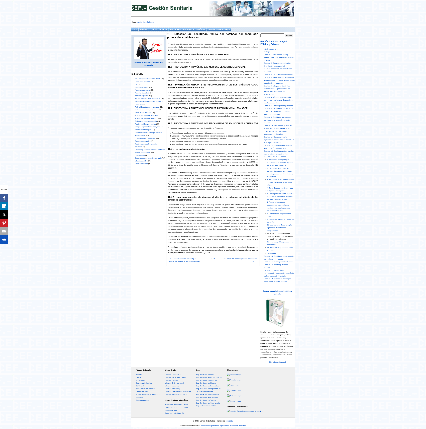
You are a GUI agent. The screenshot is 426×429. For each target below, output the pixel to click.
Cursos (138, 377)
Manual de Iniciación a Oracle (176, 405)
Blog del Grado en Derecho (206, 380)
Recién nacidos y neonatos (145, 124)
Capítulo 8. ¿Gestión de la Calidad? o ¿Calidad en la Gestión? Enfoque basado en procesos (278, 111)
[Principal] (212, 9)
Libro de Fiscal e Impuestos (175, 377)
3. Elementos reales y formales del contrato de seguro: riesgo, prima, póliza (280, 182)
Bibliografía (271, 253)
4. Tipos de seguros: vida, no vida (280, 188)
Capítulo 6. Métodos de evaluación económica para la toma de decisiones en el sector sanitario (278, 100)
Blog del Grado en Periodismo (207, 394)
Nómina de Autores (271, 49)
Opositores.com (142, 392)
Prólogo (267, 52)
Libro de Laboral (171, 380)
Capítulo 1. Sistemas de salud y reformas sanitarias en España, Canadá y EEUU (279, 57)
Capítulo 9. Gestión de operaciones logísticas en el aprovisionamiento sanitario (277, 120)
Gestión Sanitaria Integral (219, 29)
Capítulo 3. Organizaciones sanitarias (278, 74)
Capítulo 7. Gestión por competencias (278, 106)
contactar (229, 421)
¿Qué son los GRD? (158, 29)
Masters (139, 374)
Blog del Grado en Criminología (208, 403)
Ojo (136, 84)
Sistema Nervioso (141, 87)
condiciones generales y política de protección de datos (223, 426)
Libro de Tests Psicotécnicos (176, 394)
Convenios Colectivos (144, 383)
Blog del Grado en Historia (206, 383)
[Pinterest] (4, 223)
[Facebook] (4, 198)
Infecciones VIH (141, 161)
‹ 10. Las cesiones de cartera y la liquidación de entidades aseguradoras (184, 260)
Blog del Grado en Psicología (207, 397)
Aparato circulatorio (142, 93)
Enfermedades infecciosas (145, 138)
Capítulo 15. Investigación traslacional (278, 262)
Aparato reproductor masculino (146, 115)
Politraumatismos (141, 164)
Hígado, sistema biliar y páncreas (147, 98)
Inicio (134, 29)
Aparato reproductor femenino (146, 118)
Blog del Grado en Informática (207, 386)
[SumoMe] (4, 239)
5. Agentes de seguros (276, 191)
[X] (4, 214)
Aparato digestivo (141, 96)
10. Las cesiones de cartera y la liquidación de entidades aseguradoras (279, 227)
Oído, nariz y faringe (142, 81)
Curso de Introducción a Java (176, 407)
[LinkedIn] (4, 206)
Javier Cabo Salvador (145, 22)
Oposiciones (140, 380)
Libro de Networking (172, 389)
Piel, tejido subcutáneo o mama (147, 107)
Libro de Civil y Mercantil (174, 383)
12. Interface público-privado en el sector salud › (240, 260)
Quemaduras (140, 155)
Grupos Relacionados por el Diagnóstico (187, 29)
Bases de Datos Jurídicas (145, 389)
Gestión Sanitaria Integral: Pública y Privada (273, 43)
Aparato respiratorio (142, 90)
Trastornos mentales (142, 141)
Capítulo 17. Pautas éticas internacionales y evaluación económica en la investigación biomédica (279, 273)
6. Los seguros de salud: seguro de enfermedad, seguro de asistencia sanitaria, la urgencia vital (281, 196)
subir (213, 259)
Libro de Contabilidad (173, 374)
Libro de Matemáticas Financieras (178, 392)
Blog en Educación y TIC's (206, 406)
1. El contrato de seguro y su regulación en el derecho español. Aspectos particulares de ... (280, 162)
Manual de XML (171, 410)
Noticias (143, 29)
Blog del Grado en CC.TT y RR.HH (209, 377)
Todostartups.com (142, 400)
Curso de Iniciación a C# (174, 413)
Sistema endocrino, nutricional (146, 110)
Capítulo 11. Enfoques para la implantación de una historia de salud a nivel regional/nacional (279, 139)
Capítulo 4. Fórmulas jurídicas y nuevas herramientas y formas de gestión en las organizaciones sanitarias (279, 80)
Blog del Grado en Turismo (206, 400)
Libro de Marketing (172, 386)
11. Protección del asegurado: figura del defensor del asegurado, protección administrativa (280, 236)
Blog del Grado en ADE (205, 374)
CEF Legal (140, 386)
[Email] (4, 231)
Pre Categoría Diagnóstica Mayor (147, 78)
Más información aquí (277, 362)
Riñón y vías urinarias (143, 113)
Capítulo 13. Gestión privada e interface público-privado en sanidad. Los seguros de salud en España (279, 154)
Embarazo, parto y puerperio (146, 121)
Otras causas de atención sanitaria (148, 158)
